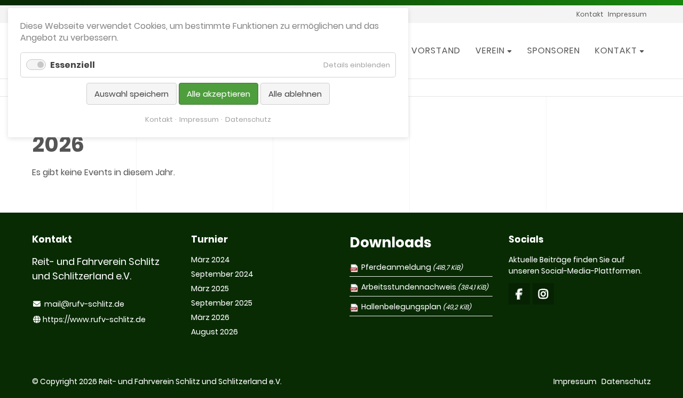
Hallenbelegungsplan (416, 306)
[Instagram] (543, 294)
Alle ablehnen (295, 93)
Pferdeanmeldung (412, 267)
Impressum (199, 119)
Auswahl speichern (131, 93)
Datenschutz (248, 119)
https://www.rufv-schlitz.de (94, 319)
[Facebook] (519, 294)
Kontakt (159, 119)
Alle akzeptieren (218, 93)
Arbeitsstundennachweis (424, 287)
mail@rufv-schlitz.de (84, 304)
